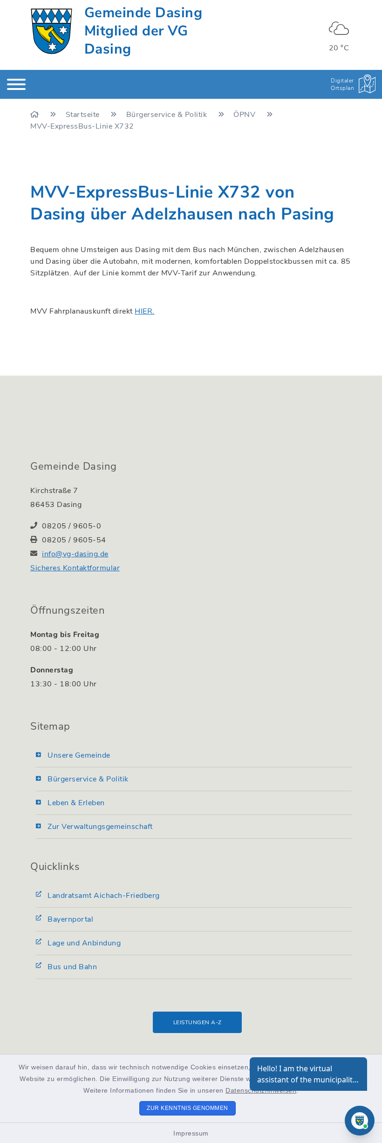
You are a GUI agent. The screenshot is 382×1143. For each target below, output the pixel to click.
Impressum (191, 1133)
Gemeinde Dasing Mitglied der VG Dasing (143, 31)
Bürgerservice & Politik (167, 115)
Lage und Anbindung (84, 943)
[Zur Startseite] (35, 115)
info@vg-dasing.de (75, 554)
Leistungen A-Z (197, 1022)
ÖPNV (245, 115)
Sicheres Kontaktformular (75, 568)
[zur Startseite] (51, 31)
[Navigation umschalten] (16, 84)
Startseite (84, 115)
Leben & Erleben (76, 803)
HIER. (145, 311)
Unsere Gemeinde (79, 755)
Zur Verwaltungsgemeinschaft (100, 826)
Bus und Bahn (72, 967)
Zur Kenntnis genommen (187, 1108)
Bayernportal (70, 919)
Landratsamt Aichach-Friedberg (104, 895)
